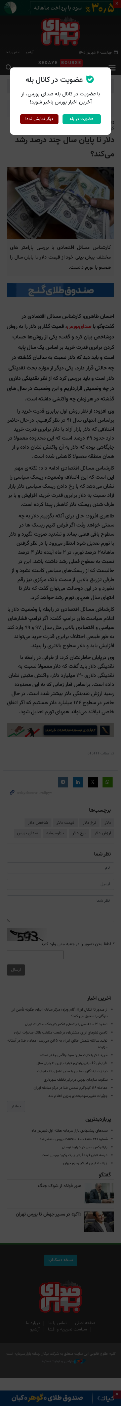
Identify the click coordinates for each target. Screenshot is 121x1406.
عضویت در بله (81, 119)
